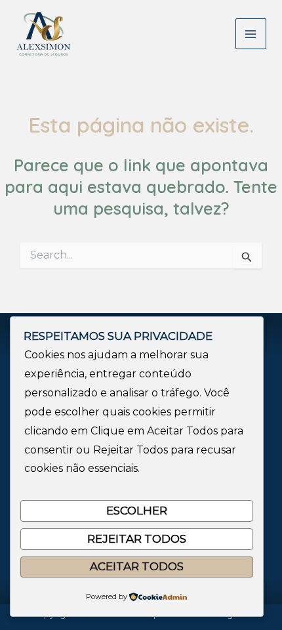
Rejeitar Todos (136, 538)
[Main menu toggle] (251, 34)
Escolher (136, 510)
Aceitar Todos (137, 566)
